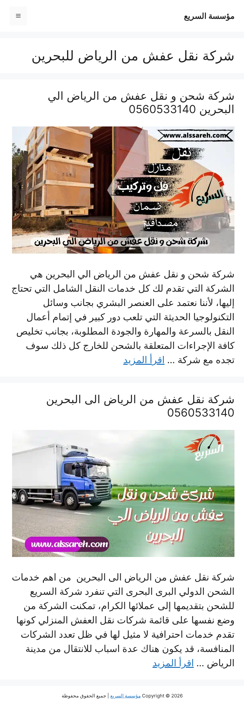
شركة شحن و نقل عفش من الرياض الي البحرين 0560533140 (141, 102)
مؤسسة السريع (209, 16)
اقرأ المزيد (144, 359)
